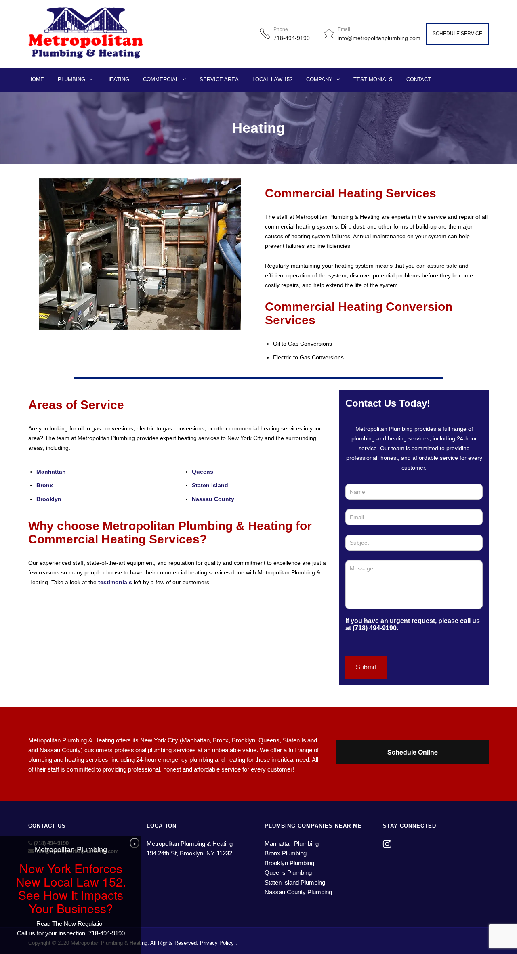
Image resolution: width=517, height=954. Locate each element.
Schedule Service (457, 33)
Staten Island (210, 485)
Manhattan (51, 471)
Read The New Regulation (70, 923)
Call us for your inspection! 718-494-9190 (71, 933)
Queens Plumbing (288, 872)
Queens (202, 471)
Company (319, 79)
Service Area (219, 79)
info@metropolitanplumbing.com (379, 38)
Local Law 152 (272, 79)
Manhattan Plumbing (292, 843)
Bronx (44, 485)
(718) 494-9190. (375, 628)
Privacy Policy (217, 943)
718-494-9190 (291, 38)
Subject (357, 534)
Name (354, 483)
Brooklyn (48, 499)
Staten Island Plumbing (295, 882)
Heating (117, 79)
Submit (366, 667)
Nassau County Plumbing (298, 892)
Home (36, 79)
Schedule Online (412, 752)
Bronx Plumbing (286, 853)
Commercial (161, 79)
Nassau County (213, 499)
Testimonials (373, 79)
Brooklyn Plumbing (289, 863)
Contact (418, 79)
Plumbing (71, 79)
